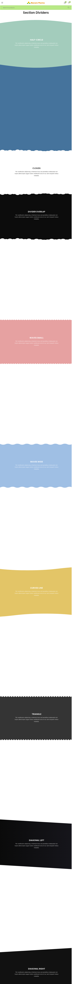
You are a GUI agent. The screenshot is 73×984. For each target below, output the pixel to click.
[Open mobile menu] (2, 2)
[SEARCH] (68, 7)
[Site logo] (36, 2)
